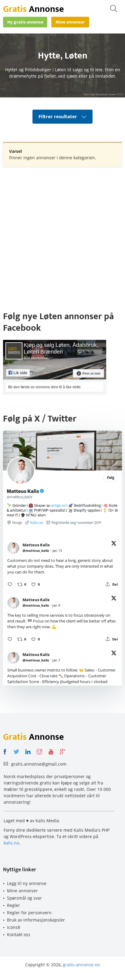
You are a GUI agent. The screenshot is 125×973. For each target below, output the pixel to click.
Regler (13, 905)
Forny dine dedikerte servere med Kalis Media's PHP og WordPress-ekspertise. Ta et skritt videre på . (57, 836)
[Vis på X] (114, 544)
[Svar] (9, 584)
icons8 (13, 927)
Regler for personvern (29, 912)
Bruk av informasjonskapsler (36, 920)
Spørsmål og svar (24, 898)
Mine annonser (22, 891)
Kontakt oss (18, 934)
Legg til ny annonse (26, 883)
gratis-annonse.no (81, 965)
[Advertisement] (62, 235)
